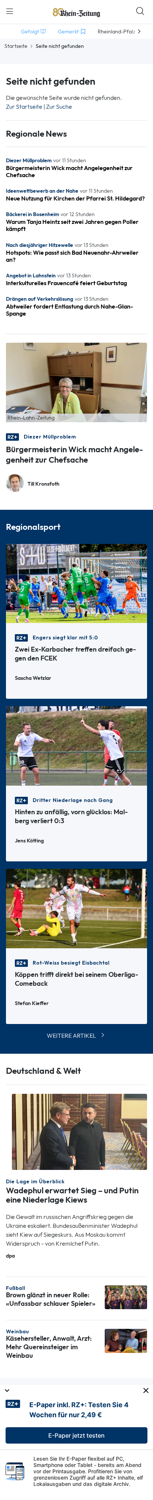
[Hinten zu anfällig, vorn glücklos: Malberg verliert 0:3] (76, 745)
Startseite (15, 46)
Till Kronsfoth (43, 484)
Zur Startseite (24, 107)
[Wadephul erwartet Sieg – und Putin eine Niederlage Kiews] (79, 1131)
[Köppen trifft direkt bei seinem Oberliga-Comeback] (76, 908)
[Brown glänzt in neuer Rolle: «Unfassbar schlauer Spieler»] (126, 1296)
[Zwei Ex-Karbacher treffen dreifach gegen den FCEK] (76, 583)
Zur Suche (59, 107)
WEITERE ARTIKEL (71, 1036)
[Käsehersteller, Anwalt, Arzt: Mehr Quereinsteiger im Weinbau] (126, 1340)
